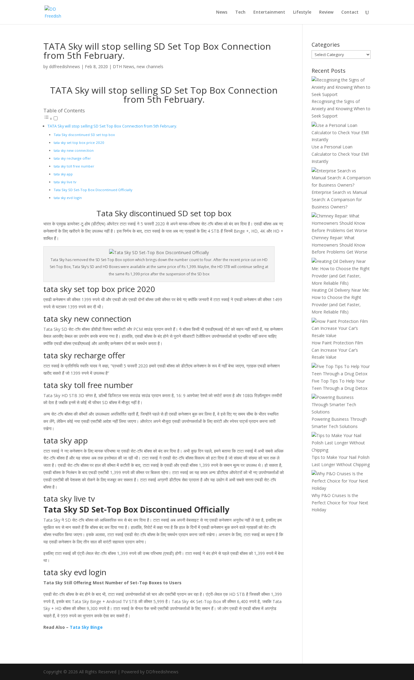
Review (326, 12)
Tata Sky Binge (86, 627)
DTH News (123, 66)
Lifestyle (302, 12)
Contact (350, 12)
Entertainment (269, 12)
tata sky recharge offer (72, 158)
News (221, 12)
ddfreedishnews (64, 66)
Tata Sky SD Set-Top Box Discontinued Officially (93, 189)
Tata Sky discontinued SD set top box (84, 134)
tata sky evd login (68, 197)
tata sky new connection (74, 150)
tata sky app (63, 174)
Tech (240, 12)
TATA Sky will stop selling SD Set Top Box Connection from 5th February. (112, 126)
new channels (150, 66)
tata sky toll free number (74, 166)
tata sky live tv (65, 182)
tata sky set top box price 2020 (79, 142)
